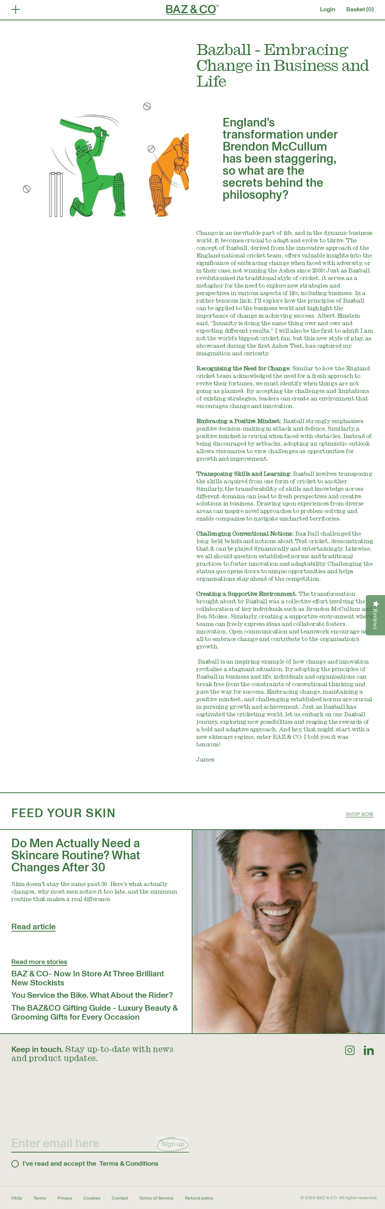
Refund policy (199, 1198)
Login (327, 9)
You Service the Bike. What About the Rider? (92, 995)
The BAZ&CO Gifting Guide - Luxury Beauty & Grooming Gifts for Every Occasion (94, 1012)
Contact (120, 1198)
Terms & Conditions (128, 1164)
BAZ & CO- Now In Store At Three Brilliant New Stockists (87, 978)
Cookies (91, 1198)
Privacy (65, 1198)
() (360, 9)
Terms (39, 1198)
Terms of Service (156, 1198)
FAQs (16, 1198)
